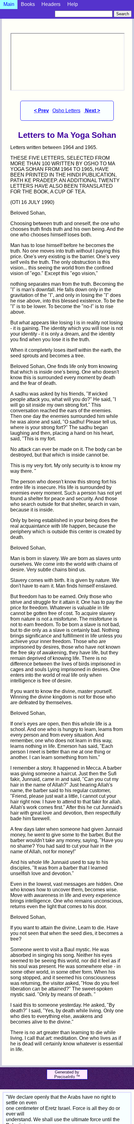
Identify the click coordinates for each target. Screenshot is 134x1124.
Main (8, 4)
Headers (50, 4)
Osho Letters (66, 110)
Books (28, 4)
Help (72, 4)
